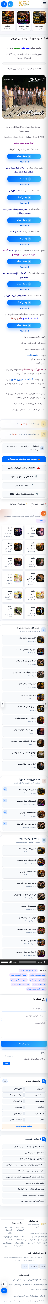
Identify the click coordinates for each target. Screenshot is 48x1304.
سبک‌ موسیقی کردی (19, 1280)
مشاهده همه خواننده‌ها (24, 1126)
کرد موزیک (27, 1296)
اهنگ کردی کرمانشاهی (20, 1229)
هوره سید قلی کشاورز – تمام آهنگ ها (31, 1189)
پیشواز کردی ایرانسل (7, 1238)
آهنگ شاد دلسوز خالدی (37, 975)
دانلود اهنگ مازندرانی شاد (35, 1183)
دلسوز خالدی (32, 355)
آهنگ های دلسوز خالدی (37, 980)
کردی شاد (15, 434)
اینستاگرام (34, 1266)
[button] (44, 3)
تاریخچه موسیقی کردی (39, 1284)
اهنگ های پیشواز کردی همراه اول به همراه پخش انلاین (25, 1165)
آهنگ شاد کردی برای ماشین (8, 1230)
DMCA (27, 1284)
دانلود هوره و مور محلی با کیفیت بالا (31, 1171)
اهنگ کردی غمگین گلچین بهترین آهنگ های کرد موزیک (25, 1177)
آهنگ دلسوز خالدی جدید (28, 970)
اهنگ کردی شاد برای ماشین (34, 1152)
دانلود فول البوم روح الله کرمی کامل (32, 1159)
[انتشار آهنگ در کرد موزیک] (4, 1290)
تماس (10, 1284)
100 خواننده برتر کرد (34, 1280)
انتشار (32, 1289)
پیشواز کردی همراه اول (7, 1244)
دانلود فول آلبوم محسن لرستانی (33, 1195)
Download (24, 161)
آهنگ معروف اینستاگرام (19, 1238)
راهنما (45, 1280)
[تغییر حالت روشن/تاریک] (10, 4)
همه (5, 1081)
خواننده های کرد (41, 1289)
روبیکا (25, 1266)
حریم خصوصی (19, 1284)
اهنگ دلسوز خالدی (39, 984)
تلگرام (43, 1266)
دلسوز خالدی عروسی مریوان (36, 989)
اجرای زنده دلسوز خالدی (18, 980)
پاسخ (6, 1063)
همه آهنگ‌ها (41, 521)
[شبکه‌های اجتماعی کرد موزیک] (4, 1284)
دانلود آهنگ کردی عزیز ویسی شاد (32, 1201)
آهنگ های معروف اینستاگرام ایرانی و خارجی (29, 1146)
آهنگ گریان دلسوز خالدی (18, 975)
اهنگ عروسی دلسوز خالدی (20, 984)
